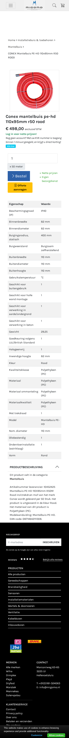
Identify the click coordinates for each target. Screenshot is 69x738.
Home (11, 40)
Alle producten (16, 574)
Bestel (21, 176)
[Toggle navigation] (10, 5)
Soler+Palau (13, 695)
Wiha (9, 671)
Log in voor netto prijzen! (21, 134)
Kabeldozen (15, 618)
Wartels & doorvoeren (21, 605)
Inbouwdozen (16, 624)
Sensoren (14, 593)
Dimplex (11, 675)
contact (11, 709)
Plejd (9, 679)
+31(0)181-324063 (49, 683)
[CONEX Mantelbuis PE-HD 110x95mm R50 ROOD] (34, 90)
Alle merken (13, 667)
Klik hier (10, 146)
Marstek (11, 687)
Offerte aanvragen (20, 187)
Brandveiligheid (17, 586)
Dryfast (10, 683)
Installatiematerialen (21, 599)
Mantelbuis (17, 478)
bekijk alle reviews (53, 559)
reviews (12, 560)
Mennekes (12, 691)
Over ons (11, 717)
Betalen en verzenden (19, 721)
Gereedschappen (18, 580)
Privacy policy (14, 713)
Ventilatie (14, 612)
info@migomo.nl (49, 687)
